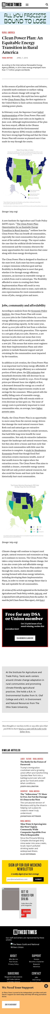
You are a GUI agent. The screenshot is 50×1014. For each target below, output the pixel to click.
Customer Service (13, 982)
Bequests (36, 964)
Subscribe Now (26, 913)
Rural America (8, 32)
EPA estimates (33, 372)
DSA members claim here (25, 638)
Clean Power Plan (16, 99)
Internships (36, 980)
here (42, 600)
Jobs (36, 977)
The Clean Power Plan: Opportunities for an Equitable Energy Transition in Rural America (20, 227)
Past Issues (13, 962)
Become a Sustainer (36, 962)
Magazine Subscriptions (13, 977)
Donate (36, 959)
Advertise (36, 967)
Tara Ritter (7, 58)
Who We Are (13, 959)
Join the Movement (11, 1004)
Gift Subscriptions (13, 979)
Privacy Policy (13, 964)
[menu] (27, 5)
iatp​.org (38, 593)
